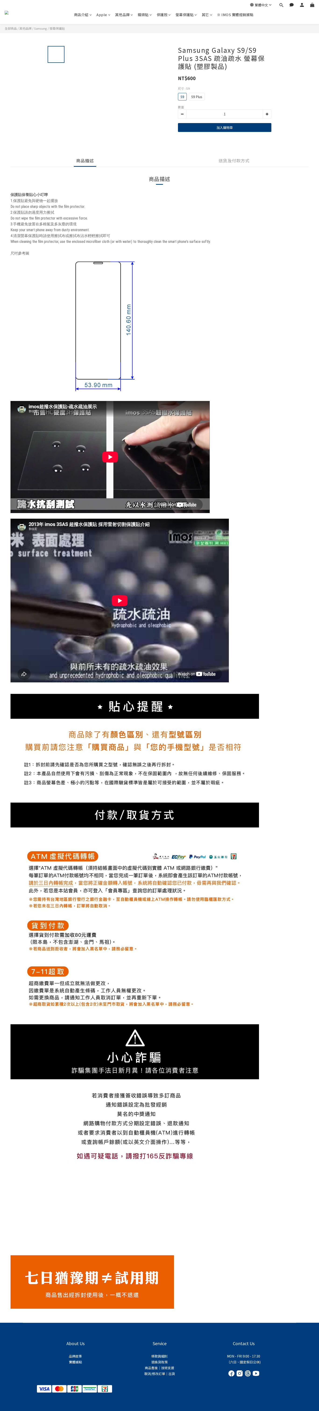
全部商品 (11, 28)
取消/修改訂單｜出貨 (159, 1373)
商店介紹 (81, 14)
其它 (205, 14)
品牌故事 (75, 1356)
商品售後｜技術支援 (159, 1367)
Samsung (40, 28)
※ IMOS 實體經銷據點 (235, 14)
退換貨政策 (159, 1362)
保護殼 (162, 14)
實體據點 (75, 1362)
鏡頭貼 (143, 14)
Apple (101, 14)
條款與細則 (159, 1356)
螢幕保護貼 (185, 14)
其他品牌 (122, 14)
